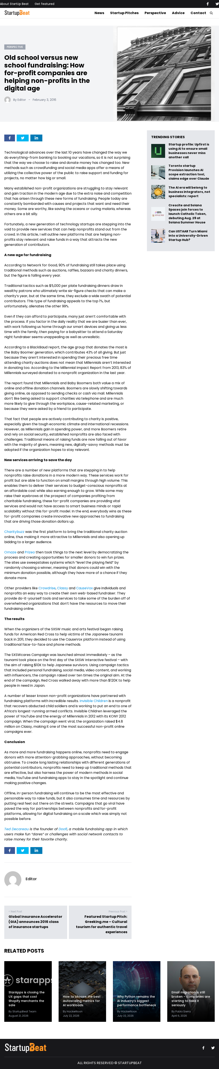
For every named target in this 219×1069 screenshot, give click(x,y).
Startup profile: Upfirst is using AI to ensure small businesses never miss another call (189, 150)
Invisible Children (94, 700)
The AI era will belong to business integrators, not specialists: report (189, 192)
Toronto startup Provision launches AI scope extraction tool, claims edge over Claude (189, 172)
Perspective (155, 12)
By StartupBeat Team (22, 1011)
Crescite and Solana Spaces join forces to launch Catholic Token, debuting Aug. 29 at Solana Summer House (187, 213)
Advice (178, 12)
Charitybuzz (14, 531)
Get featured (44, 4)
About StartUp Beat (14, 4)
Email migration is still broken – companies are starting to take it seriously (191, 998)
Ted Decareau (16, 829)
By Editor (19, 100)
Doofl (63, 829)
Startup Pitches (124, 12)
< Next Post (15, 911)
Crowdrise (47, 588)
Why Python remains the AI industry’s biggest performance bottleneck (136, 1000)
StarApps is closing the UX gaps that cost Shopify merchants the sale (26, 998)
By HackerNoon (73, 1011)
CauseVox (84, 588)
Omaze (10, 552)
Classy (62, 588)
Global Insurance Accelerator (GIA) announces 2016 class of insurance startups (35, 921)
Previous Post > (118, 911)
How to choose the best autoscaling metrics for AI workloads (82, 1000)
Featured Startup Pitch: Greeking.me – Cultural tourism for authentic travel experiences (101, 924)
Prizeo (30, 552)
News (99, 12)
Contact (198, 12)
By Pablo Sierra (181, 1011)
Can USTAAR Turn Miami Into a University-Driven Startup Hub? (188, 235)
